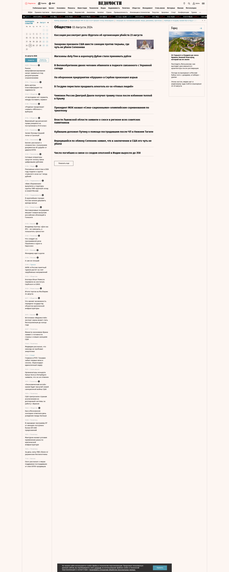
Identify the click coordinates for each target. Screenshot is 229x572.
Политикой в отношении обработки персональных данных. (112, 570)
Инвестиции (82, 8)
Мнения (180, 8)
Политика (126, 8)
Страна (109, 12)
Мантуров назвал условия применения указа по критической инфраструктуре (36, 441)
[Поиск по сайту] (189, 3)
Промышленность (121, 12)
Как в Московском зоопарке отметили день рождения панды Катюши (36, 413)
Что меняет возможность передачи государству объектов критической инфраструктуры (35, 304)
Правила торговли (42, 12)
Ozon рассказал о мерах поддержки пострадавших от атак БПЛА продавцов (36, 464)
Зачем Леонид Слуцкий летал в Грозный (34, 134)
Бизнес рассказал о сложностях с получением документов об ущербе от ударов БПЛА (36, 146)
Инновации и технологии (140, 12)
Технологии (93, 8)
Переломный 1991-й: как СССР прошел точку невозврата (92, 21)
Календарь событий (29, 22)
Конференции (183, 12)
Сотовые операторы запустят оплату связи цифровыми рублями (34, 159)
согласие (97, 568)
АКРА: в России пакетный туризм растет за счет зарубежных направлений (36, 269)
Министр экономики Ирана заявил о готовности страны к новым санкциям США (36, 335)
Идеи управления (58, 12)
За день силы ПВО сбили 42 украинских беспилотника (36, 453)
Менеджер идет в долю (34, 253)
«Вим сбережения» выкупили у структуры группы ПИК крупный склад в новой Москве (36, 187)
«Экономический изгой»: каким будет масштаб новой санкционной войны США (37, 386)
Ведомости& (79, 12)
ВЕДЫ (30, 12)
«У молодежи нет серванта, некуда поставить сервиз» (36, 98)
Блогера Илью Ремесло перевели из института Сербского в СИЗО (35, 281)
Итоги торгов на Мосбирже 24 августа (36, 292)
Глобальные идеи (39, 8)
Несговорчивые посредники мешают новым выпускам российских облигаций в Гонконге (37, 213)
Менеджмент (148, 8)
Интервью (171, 8)
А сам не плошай (32, 261)
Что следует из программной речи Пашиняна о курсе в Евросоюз (33, 242)
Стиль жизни (160, 8)
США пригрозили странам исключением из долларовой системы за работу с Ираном (36, 400)
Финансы (71, 8)
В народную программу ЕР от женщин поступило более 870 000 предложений (36, 426)
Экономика (61, 8)
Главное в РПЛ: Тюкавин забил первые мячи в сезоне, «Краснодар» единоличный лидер (35, 361)
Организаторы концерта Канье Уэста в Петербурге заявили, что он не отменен (37, 374)
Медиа (103, 8)
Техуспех (155, 12)
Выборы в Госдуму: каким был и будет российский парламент (188, 21)
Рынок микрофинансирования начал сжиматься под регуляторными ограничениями (35, 73)
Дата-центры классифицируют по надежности (33, 87)
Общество (136, 8)
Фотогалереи (191, 8)
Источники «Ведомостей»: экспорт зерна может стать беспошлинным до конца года (36, 321)
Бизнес (51, 8)
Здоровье (165, 12)
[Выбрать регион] (184, 3)
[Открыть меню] (203, 3)
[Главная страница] (110, 3)
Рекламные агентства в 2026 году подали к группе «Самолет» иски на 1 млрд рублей (37, 172)
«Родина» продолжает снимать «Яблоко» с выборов (34, 109)
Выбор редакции (60, 21)
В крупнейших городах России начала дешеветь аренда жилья (35, 200)
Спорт (173, 12)
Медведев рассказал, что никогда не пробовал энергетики (35, 349)
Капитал (100, 12)
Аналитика (91, 12)
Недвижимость (114, 8)
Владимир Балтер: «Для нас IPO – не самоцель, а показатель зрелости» (36, 229)
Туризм (194, 12)
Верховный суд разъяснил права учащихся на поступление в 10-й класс (36, 123)
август (43, 22)
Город (70, 12)
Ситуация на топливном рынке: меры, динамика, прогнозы (139, 21)
